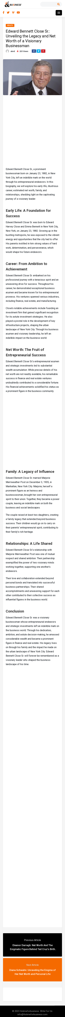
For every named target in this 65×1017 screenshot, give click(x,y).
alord (13, 51)
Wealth (10, 25)
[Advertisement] (32, 130)
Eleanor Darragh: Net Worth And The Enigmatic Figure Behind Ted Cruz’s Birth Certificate (32, 949)
